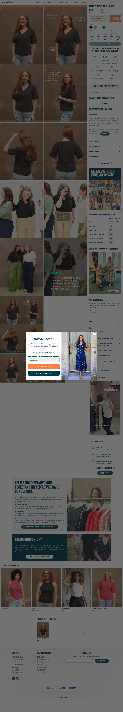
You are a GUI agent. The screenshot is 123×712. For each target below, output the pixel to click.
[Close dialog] (94, 334)
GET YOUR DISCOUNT (44, 366)
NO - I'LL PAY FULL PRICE (44, 373)
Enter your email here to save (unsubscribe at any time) (43, 356)
